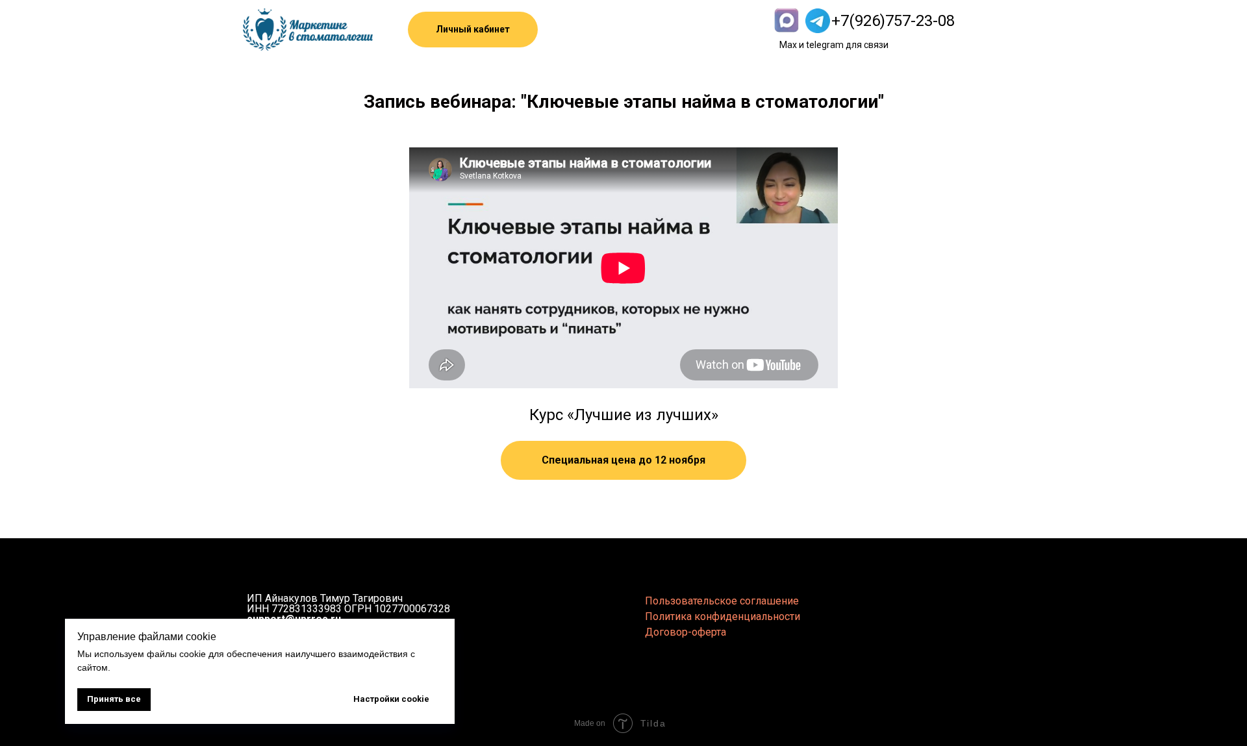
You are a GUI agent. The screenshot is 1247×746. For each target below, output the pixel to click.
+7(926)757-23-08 (893, 21)
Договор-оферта (685, 632)
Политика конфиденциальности (722, 616)
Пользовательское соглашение (722, 601)
